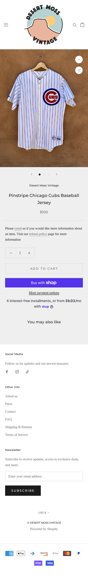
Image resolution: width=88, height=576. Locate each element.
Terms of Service (16, 435)
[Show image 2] (44, 174)
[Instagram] (17, 371)
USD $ (42, 512)
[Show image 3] (49, 174)
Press (8, 404)
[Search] (75, 25)
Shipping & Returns (18, 427)
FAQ (8, 419)
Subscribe (23, 491)
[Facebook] (7, 371)
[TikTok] (27, 371)
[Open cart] (82, 25)
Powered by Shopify (44, 529)
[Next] (56, 174)
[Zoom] (79, 59)
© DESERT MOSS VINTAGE (44, 522)
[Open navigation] (6, 25)
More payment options (44, 293)
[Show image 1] (40, 174)
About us (11, 396)
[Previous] (31, 174)
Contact (10, 411)
